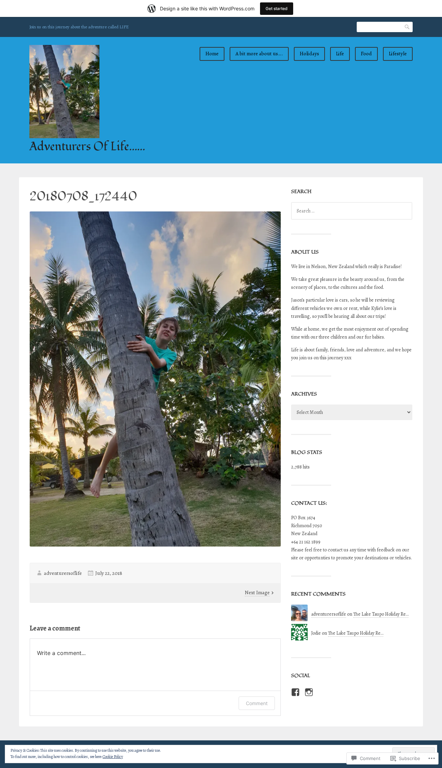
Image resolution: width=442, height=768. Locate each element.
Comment (257, 703)
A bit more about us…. (259, 53)
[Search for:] (351, 211)
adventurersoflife (63, 573)
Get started (277, 8)
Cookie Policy (113, 756)
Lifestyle (398, 53)
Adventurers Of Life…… (87, 147)
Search (407, 27)
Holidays (309, 53)
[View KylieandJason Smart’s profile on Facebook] (295, 692)
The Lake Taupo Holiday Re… (381, 614)
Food (366, 53)
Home (212, 53)
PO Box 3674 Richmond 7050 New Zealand (306, 525)
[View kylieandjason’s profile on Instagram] (309, 692)
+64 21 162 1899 (305, 542)
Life (340, 53)
